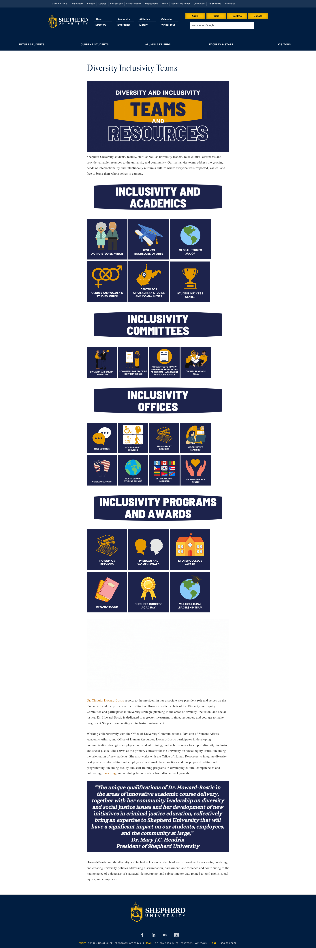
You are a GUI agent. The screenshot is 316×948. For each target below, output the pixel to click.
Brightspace (77, 3)
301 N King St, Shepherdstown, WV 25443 (114, 943)
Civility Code (116, 3)
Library (143, 24)
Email (165, 3)
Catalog (102, 3)
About (98, 19)
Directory (100, 24)
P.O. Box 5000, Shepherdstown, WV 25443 (181, 943)
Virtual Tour (168, 24)
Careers (91, 3)
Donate (258, 15)
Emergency (123, 24)
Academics (123, 19)
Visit (216, 15)
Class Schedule (133, 3)
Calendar (166, 19)
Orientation (199, 3)
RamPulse (230, 3)
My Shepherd (214, 3)
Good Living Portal (181, 3)
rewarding (109, 773)
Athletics (144, 19)
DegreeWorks (151, 3)
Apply (195, 15)
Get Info (237, 15)
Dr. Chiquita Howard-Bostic (105, 700)
